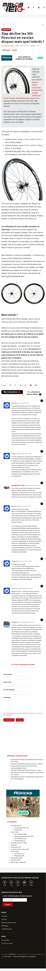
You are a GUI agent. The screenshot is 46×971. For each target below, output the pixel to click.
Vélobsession (15, 858)
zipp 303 (14, 50)
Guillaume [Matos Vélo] (18, 485)
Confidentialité (6, 929)
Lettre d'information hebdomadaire (17, 896)
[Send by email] (31, 385)
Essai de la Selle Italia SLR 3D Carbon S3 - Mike (26, 770)
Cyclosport (17, 854)
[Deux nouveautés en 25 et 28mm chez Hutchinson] (42, 24)
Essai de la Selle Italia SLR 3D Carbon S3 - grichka (27, 764)
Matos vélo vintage (17, 862)
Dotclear (12, 954)
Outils (13, 845)
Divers (13, 851)
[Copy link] (36, 385)
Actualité (32, 46)
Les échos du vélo (20, 828)
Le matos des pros (17, 843)
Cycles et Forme (7, 943)
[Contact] (28, 7)
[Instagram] (11, 882)
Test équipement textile (22, 836)
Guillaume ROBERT (9, 46)
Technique (14, 847)
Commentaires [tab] (13, 392)
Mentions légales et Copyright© (24, 957)
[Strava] (31, 882)
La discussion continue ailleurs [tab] (33, 393)
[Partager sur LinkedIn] (20, 385)
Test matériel (18, 834)
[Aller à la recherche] (34, 7)
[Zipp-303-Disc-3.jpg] (23, 180)
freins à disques (6, 50)
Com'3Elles (7, 957)
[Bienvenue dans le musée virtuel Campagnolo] (3, 24)
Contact (4, 919)
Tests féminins (19, 838)
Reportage (17, 856)
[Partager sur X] (15, 385)
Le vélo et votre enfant (18, 849)
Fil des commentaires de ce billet (24, 665)
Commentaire (7, 697)
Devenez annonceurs (8, 923)
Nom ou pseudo (7, 674)
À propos (4, 916)
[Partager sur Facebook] (10, 385)
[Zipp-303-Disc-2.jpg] (23, 294)
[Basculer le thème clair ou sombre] (39, 7)
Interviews (14, 860)
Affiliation (4, 926)
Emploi (16, 830)
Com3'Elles (5, 940)
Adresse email (7, 682)
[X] (18, 882)
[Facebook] (5, 882)
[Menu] (44, 7)
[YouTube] (24, 882)
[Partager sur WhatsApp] (26, 385)
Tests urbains (18, 841)
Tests (12, 832)
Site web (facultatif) (8, 689)
